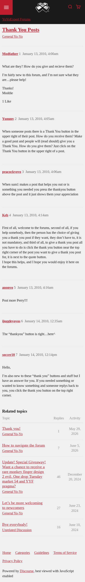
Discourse (27, 571)
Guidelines (41, 553)
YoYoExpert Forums (16, 19)
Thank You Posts (20, 29)
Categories (22, 553)
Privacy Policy (12, 561)
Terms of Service (65, 553)
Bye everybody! (14, 524)
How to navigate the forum (23, 445)
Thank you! (11, 428)
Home (6, 553)
